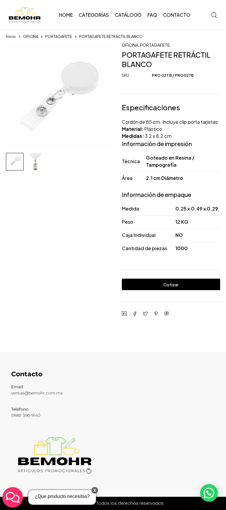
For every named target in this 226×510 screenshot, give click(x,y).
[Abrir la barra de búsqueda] (214, 15)
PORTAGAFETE (58, 36)
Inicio (11, 36)
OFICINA (30, 36)
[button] (209, 493)
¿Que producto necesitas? (62, 496)
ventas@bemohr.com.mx (37, 393)
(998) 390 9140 (25, 415)
